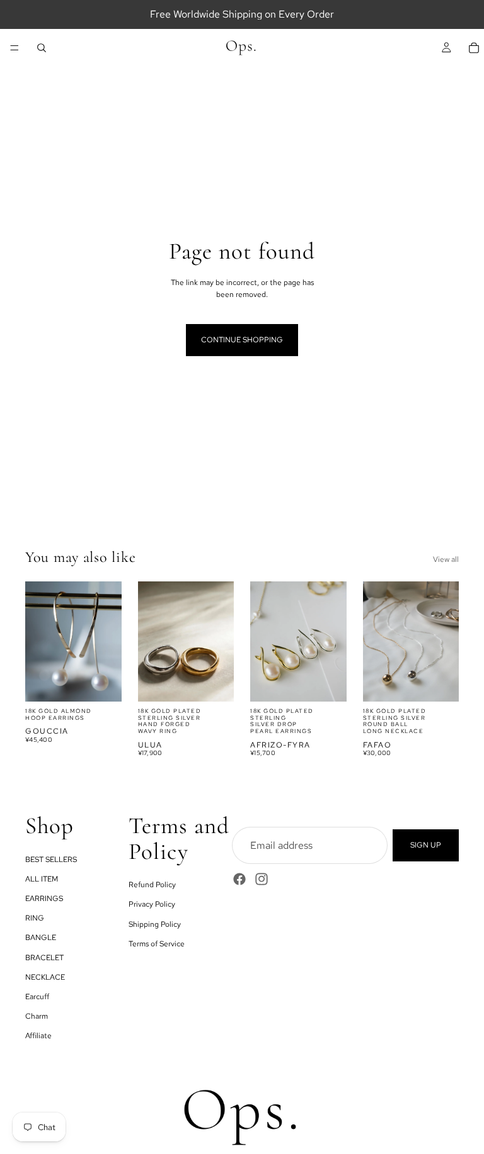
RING (34, 918)
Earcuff (37, 997)
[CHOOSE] (102, 682)
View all (446, 559)
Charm (36, 1016)
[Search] (41, 48)
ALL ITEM (41, 879)
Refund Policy (152, 885)
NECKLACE (45, 977)
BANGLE (40, 938)
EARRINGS (44, 899)
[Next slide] (108, 641)
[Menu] (14, 47)
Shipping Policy (155, 924)
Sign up (425, 845)
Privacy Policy (152, 904)
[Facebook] (239, 879)
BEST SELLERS (51, 859)
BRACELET (44, 958)
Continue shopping (242, 340)
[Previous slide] (39, 641)
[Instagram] (261, 879)
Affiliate (38, 1036)
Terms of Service (157, 944)
